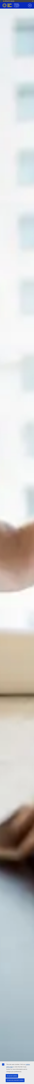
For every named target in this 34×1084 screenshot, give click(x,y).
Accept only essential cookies (15, 1080)
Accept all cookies (12, 1076)
